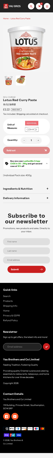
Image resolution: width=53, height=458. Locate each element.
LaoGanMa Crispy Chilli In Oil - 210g (25, 162)
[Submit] (46, 346)
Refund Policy (10, 320)
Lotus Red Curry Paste (20, 18)
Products (8, 301)
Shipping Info (10, 305)
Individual (32, 123)
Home (6, 18)
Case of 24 (32, 129)
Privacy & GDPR (11, 315)
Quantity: (12, 140)
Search (7, 296)
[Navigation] (47, 6)
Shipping (20, 114)
